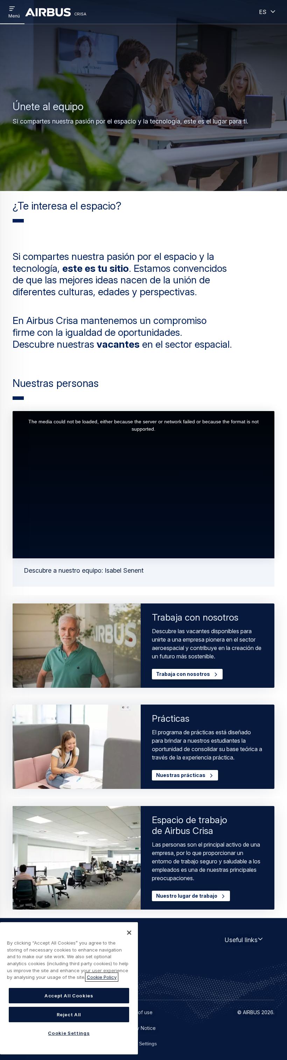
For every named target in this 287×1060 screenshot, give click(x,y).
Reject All (69, 1014)
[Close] (129, 932)
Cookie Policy (102, 977)
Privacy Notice (139, 1028)
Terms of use (137, 1012)
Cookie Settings (139, 1043)
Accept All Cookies (68, 995)
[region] (69, 988)
